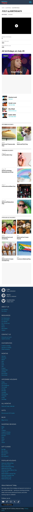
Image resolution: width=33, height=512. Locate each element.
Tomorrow (4, 383)
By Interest (5, 451)
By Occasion (5, 453)
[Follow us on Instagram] (10, 501)
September (5, 370)
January (4, 356)
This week (4, 387)
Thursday (4, 396)
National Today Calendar (8, 406)
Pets (3, 437)
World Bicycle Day (6, 477)
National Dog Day (6, 478)
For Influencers (6, 323)
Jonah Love (12, 103)
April (3, 361)
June (3, 364)
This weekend (5, 385)
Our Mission (5, 309)
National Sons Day (6, 468)
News (3, 326)
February (4, 358)
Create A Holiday (6, 345)
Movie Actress (12, 110)
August (3, 368)
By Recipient (5, 456)
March (3, 359)
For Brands (4, 321)
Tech (3, 440)
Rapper (6, 55)
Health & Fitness (6, 432)
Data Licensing (6, 349)
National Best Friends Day (9, 473)
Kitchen (4, 435)
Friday (3, 397)
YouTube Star (12, 116)
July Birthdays (8, 7)
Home (3, 7)
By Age (4, 449)
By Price (4, 454)
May (3, 363)
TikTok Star (11, 105)
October (4, 371)
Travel (3, 442)
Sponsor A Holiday (6, 347)
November (4, 373)
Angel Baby (16, 72)
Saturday (4, 399)
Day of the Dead (6, 465)
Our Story (4, 311)
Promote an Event (7, 337)
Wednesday (5, 394)
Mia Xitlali (11, 109)
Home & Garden (6, 434)
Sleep (3, 439)
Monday (4, 390)
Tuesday (4, 392)
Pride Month (5, 472)
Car (2, 428)
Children (4, 430)
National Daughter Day (8, 475)
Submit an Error (6, 339)
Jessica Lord (12, 97)
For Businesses (6, 318)
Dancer (10, 99)
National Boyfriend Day (8, 466)
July (3, 366)
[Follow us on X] (14, 501)
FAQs (3, 325)
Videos (3, 330)
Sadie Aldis (12, 115)
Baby (3, 427)
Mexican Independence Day (9, 470)
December (4, 375)
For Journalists (5, 320)
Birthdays (4, 14)
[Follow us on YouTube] (3, 501)
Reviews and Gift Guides (8, 413)
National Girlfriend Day (8, 463)
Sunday (4, 389)
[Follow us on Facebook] (6, 501)
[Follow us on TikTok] (18, 501)
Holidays (10, 14)
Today (3, 382)
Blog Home (5, 420)
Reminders (4, 328)
